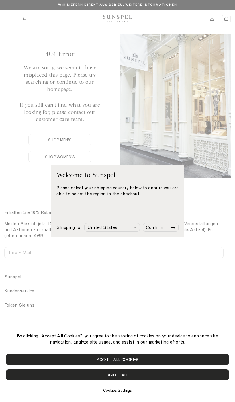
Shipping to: (68, 227)
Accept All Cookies (117, 360)
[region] (117, 364)
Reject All (118, 375)
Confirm (154, 227)
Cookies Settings (117, 390)
